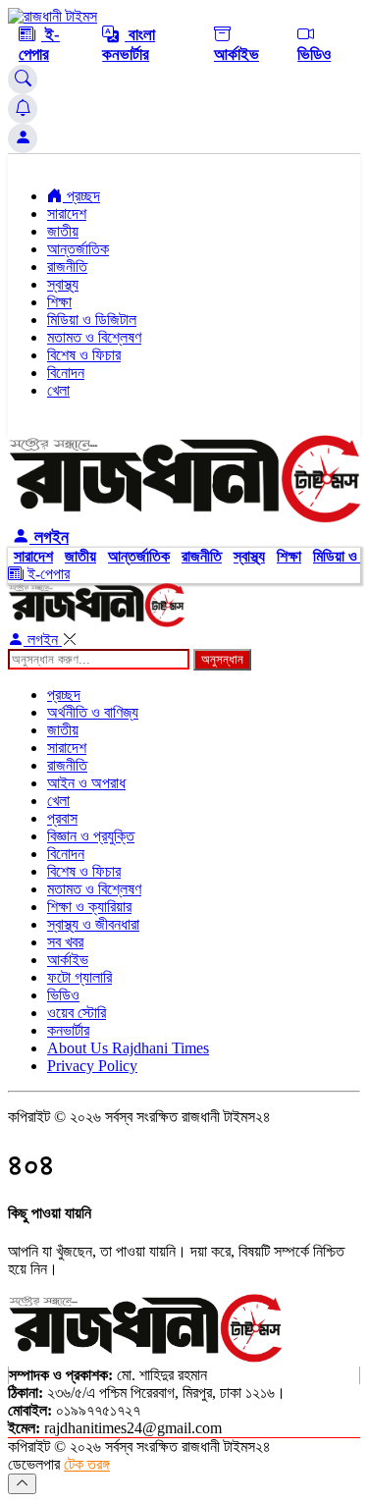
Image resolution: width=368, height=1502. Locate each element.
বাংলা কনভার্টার (128, 45)
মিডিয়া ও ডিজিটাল (91, 319)
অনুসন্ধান (222, 659)
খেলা (58, 390)
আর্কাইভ (236, 54)
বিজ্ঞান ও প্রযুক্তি (90, 836)
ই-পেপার (39, 45)
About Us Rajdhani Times (128, 1048)
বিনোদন (65, 372)
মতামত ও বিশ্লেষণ (94, 337)
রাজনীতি (67, 266)
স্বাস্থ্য (63, 284)
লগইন (49, 537)
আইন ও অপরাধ (86, 783)
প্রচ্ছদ (81, 196)
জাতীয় (63, 231)
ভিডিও (314, 54)
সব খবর (65, 942)
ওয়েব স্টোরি (76, 1012)
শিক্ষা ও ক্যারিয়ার (89, 906)
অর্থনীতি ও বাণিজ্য (92, 712)
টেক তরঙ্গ (87, 1464)
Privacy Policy (92, 1065)
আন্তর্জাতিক (78, 249)
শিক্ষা (59, 302)
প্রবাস (62, 818)
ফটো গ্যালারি (79, 977)
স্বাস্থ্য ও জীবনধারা (93, 924)
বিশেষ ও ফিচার (84, 355)
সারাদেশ (66, 213)
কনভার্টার (68, 1030)
